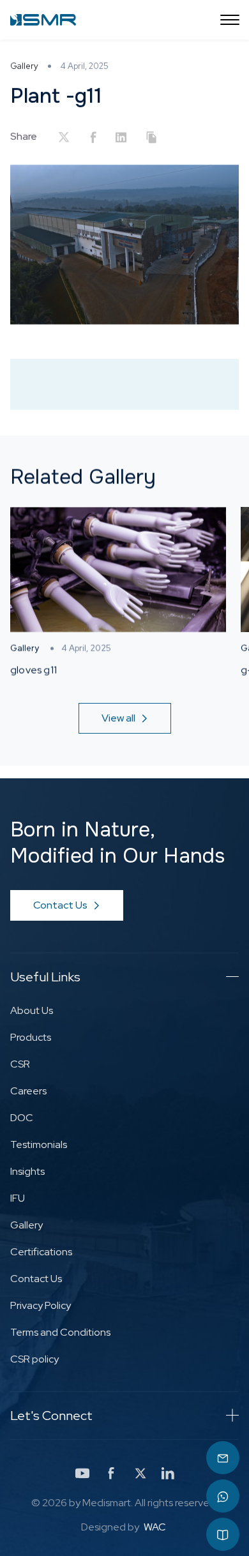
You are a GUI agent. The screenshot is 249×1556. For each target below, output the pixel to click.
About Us (31, 1010)
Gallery (26, 1225)
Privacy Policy (40, 1305)
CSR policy (34, 1359)
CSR (20, 1064)
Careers (28, 1091)
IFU (17, 1198)
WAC (155, 1527)
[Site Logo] (43, 20)
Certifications (41, 1251)
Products (30, 1037)
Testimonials (38, 1144)
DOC (21, 1117)
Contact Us (36, 1278)
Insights (27, 1171)
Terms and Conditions (60, 1332)
